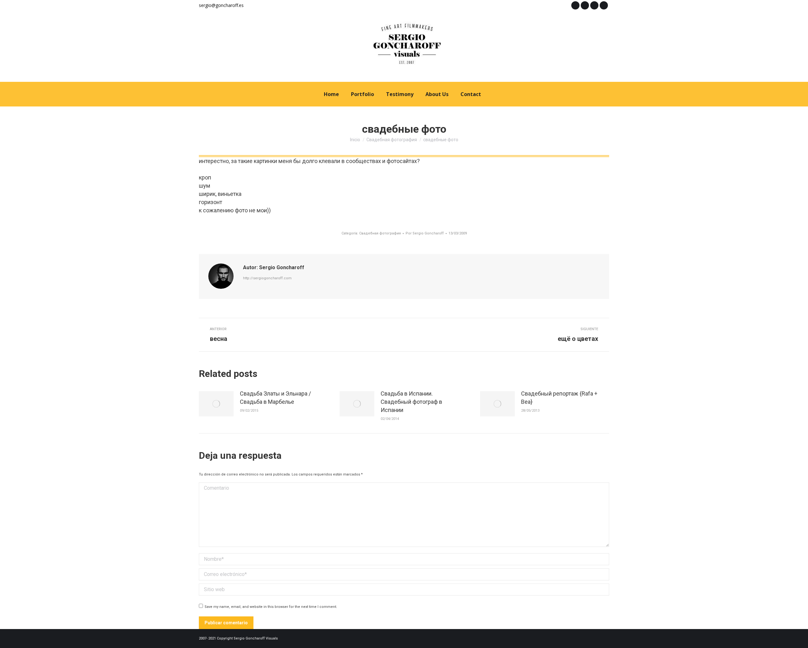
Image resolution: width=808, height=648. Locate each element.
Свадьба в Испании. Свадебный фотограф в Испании (411, 401)
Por (425, 233)
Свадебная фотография (380, 233)
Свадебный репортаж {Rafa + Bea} (559, 397)
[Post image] (216, 403)
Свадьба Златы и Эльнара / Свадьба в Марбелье (275, 397)
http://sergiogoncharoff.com (267, 278)
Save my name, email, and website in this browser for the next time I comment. (271, 607)
